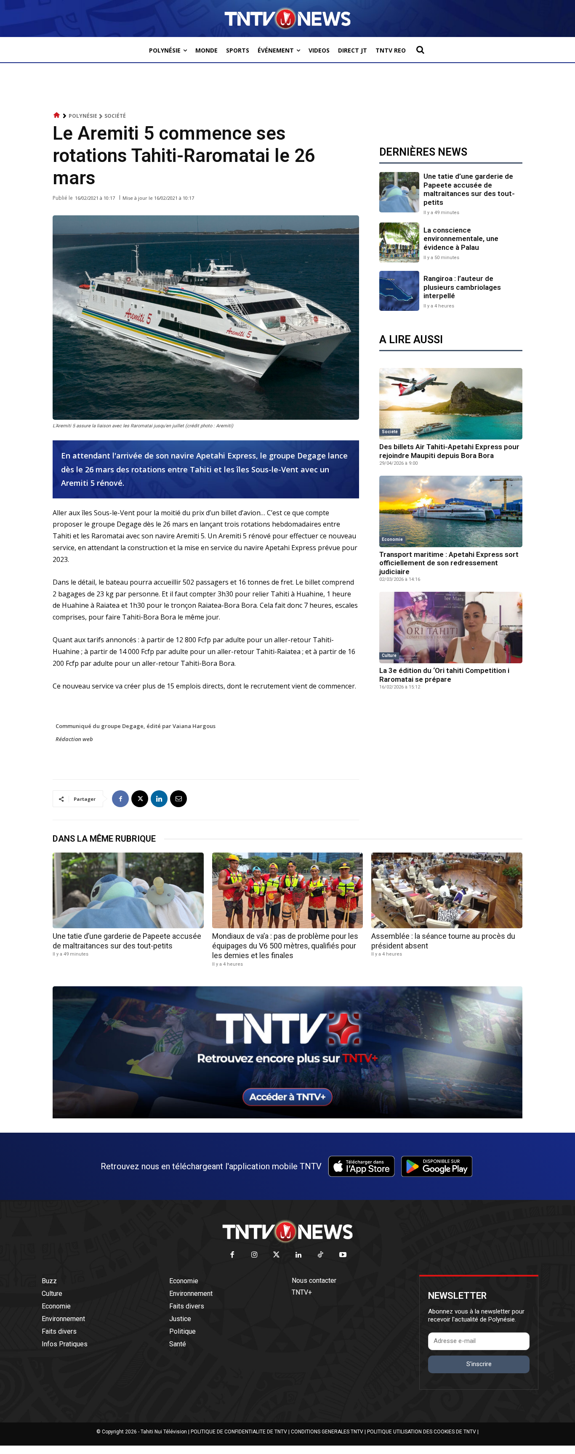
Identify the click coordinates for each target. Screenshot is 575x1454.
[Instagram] (254, 1255)
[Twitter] (277, 1255)
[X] (139, 798)
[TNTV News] (287, 1231)
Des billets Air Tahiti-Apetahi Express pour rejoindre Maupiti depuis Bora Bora (449, 450)
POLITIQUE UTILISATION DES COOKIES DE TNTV (421, 1432)
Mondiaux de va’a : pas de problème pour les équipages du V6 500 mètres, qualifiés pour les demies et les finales (285, 946)
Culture (389, 655)
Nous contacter (314, 1280)
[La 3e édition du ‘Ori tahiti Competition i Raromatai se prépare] (450, 627)
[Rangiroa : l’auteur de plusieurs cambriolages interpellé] (399, 291)
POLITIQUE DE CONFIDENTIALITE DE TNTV (239, 1432)
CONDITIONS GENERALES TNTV (327, 1432)
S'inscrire (479, 1364)
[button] (420, 50)
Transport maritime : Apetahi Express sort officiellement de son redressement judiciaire (449, 563)
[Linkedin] (159, 798)
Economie (392, 539)
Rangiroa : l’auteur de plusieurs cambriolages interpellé (462, 287)
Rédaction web (74, 739)
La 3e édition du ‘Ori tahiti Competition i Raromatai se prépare (444, 674)
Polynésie (83, 115)
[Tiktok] (321, 1255)
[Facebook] (120, 798)
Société (115, 115)
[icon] (57, 115)
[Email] (178, 798)
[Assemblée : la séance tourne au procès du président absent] (446, 890)
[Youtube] (343, 1255)
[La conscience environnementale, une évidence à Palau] (399, 242)
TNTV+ (302, 1292)
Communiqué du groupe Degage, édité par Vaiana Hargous (136, 726)
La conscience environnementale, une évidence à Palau (460, 239)
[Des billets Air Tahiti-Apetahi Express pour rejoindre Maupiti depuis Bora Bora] (450, 404)
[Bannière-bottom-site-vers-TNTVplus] (287, 1116)
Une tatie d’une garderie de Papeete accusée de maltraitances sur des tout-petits (469, 189)
